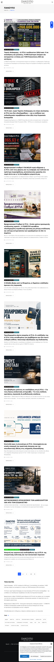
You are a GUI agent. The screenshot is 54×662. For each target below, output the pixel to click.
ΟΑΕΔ (31, 622)
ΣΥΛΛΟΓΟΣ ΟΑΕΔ (15, 625)
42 (31, 574)
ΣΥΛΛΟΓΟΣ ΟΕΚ (24, 625)
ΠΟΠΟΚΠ (7, 625)
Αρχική (7, 644)
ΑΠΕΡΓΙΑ (18, 619)
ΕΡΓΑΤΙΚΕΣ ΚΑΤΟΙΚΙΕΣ (10, 622)
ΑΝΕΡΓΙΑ (12, 619)
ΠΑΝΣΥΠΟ (44, 622)
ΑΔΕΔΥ (6, 619)
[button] (51, 643)
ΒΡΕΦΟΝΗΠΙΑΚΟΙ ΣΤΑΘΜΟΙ (28, 619)
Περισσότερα (9, 71)
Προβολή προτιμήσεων (45, 656)
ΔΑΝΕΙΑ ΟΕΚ (38, 619)
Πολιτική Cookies (33, 659)
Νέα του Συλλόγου (15, 644)
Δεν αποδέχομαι (34, 656)
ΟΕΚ (39, 622)
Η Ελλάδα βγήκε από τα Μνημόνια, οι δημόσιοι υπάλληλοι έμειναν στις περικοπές (23, 611)
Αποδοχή (25, 656)
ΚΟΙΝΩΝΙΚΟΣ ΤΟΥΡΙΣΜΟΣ (22, 622)
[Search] (52, 2)
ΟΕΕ (35, 622)
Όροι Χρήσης (39, 659)
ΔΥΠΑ (44, 619)
